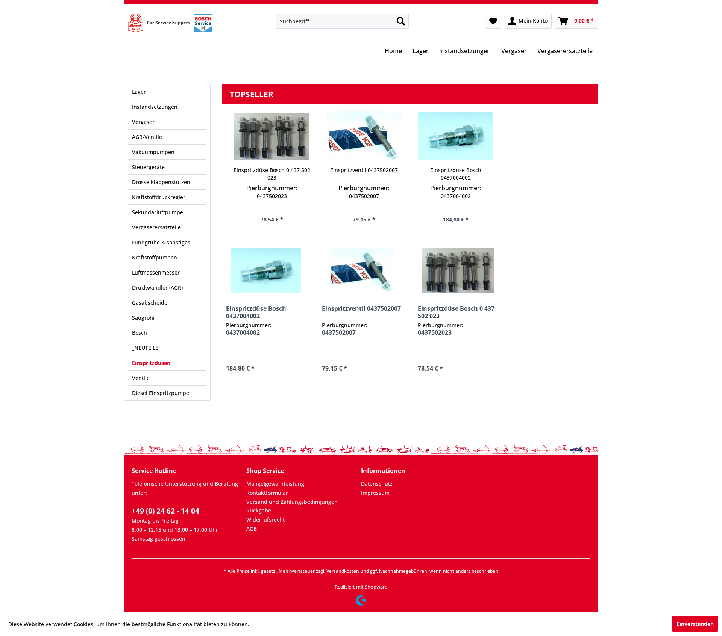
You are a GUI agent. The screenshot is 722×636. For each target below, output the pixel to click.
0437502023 (272, 196)
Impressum (375, 492)
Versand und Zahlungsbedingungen (292, 501)
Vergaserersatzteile (156, 227)
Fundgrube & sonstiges (161, 242)
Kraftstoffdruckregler (158, 197)
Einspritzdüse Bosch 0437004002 (455, 173)
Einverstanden (695, 623)
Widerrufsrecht (265, 519)
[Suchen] (401, 21)
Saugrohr (143, 317)
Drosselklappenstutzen (161, 182)
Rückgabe (258, 510)
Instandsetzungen (154, 106)
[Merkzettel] (493, 21)
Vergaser (143, 121)
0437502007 (364, 196)
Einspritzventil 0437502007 (364, 170)
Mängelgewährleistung (275, 483)
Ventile (141, 377)
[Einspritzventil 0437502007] (364, 136)
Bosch (139, 332)
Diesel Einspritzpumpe (160, 393)
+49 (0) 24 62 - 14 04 (165, 511)
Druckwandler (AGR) (157, 287)
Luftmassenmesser (156, 272)
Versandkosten (342, 571)
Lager (139, 91)
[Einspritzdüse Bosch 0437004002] (456, 136)
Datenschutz (377, 483)
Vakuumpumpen (153, 152)
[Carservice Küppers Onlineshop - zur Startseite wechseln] (170, 23)
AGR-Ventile (147, 136)
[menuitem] (342, 21)
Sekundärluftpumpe (157, 212)
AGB (251, 528)
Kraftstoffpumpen (154, 257)
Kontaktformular (267, 492)
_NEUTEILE (145, 347)
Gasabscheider (151, 302)
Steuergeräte (148, 167)
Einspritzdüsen (151, 362)
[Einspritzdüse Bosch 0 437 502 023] (272, 136)
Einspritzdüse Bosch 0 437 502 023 (272, 173)
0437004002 (456, 196)
